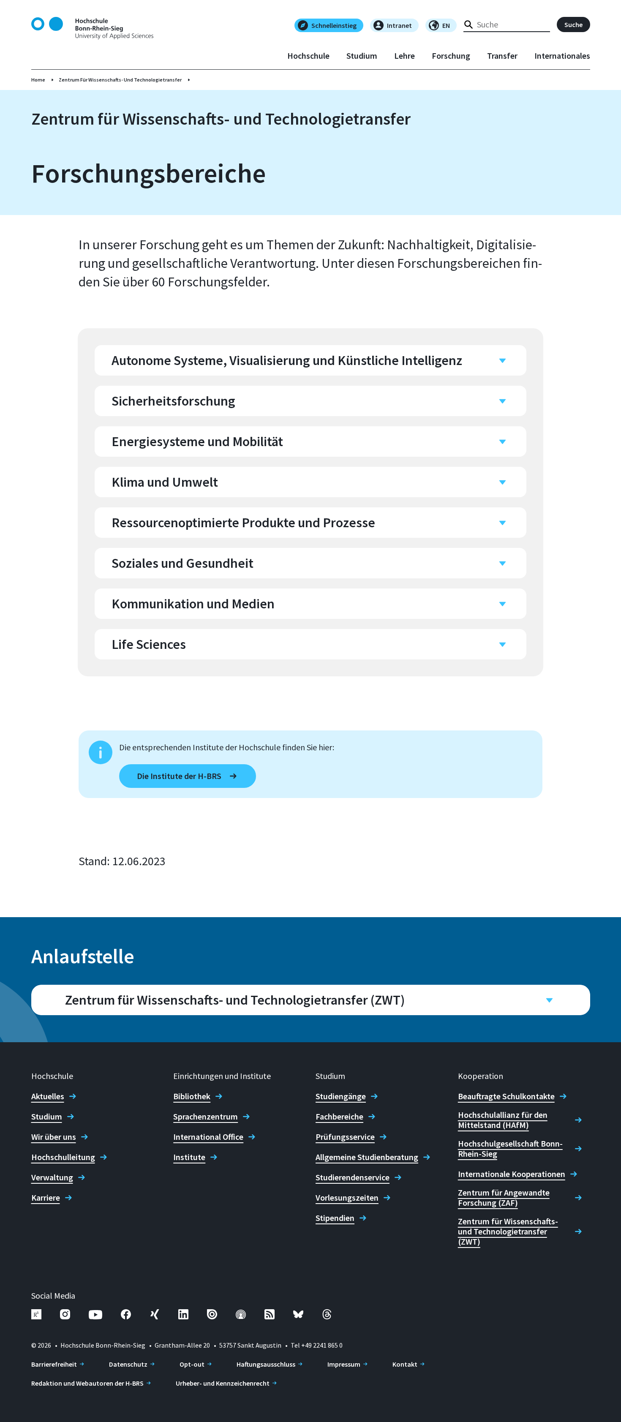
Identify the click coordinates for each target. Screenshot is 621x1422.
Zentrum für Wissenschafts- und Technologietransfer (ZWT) (508, 1231)
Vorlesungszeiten (347, 1198)
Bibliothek (191, 1096)
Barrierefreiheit (54, 1364)
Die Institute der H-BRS (179, 776)
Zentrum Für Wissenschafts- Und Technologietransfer (120, 79)
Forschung (451, 56)
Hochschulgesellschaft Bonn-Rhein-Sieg (510, 1149)
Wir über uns (53, 1137)
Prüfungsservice (345, 1137)
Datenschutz (128, 1364)
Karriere (45, 1198)
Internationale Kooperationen (511, 1174)
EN (446, 25)
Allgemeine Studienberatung (367, 1157)
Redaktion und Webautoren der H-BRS (87, 1383)
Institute (189, 1157)
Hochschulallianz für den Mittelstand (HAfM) (502, 1120)
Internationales (562, 56)
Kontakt (404, 1364)
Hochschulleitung (63, 1157)
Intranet (399, 25)
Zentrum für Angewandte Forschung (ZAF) (504, 1198)
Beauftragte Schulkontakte (506, 1096)
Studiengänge (341, 1096)
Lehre (404, 56)
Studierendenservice (352, 1177)
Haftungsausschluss (266, 1364)
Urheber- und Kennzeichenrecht (223, 1383)
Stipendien (335, 1218)
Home (38, 79)
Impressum (343, 1364)
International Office (208, 1137)
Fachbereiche (339, 1116)
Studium (361, 56)
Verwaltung (52, 1177)
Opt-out (192, 1364)
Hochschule (308, 56)
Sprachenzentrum (205, 1116)
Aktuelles (47, 1096)
